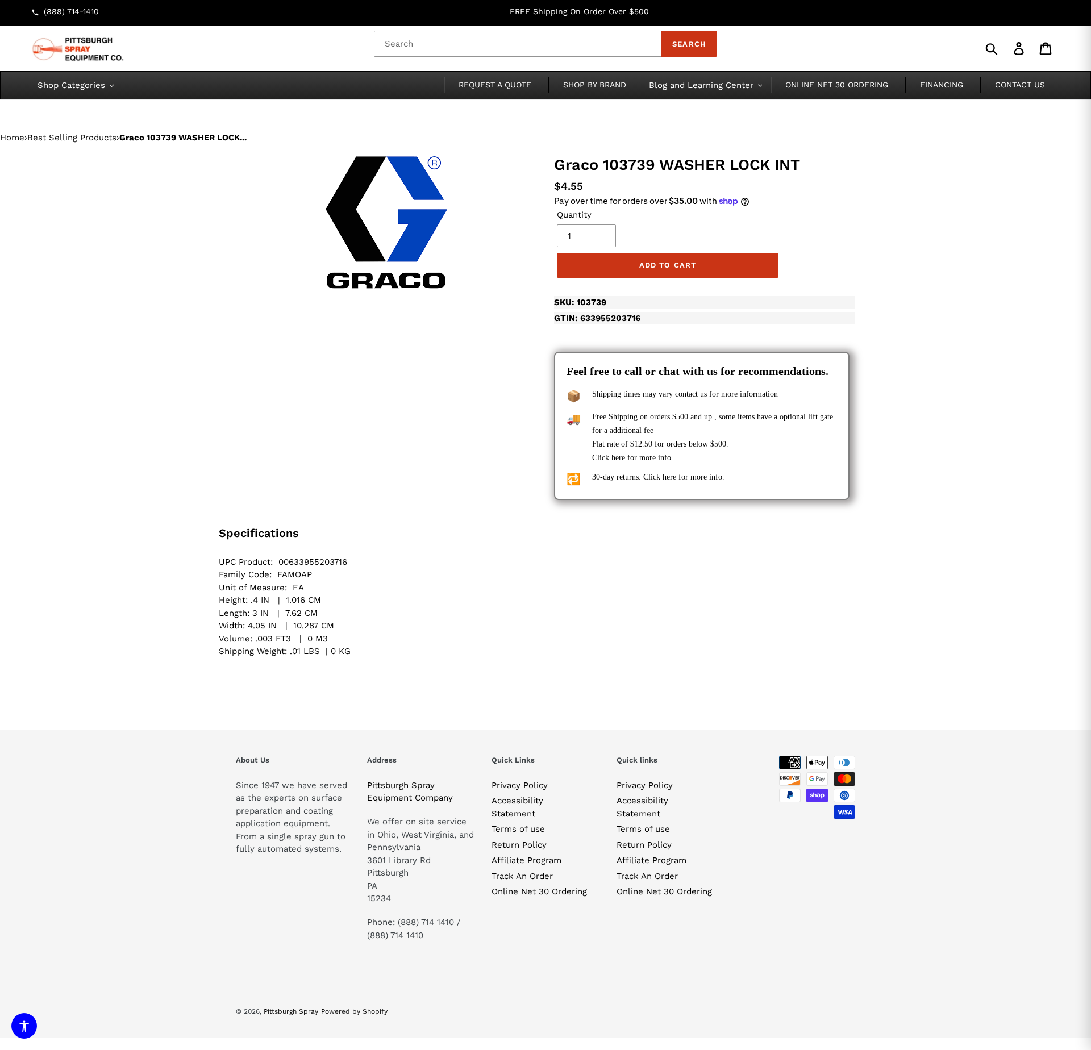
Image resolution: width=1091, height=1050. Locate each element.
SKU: (580, 302)
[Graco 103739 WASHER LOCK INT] (386, 222)
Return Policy (519, 845)
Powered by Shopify (354, 1011)
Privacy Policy (520, 785)
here (618, 457)
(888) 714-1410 (71, 11)
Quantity (574, 215)
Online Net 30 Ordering (539, 891)
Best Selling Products (71, 137)
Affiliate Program (526, 860)
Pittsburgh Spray (291, 1011)
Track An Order (522, 876)
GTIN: (597, 318)
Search (689, 44)
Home (12, 137)
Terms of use (518, 829)
